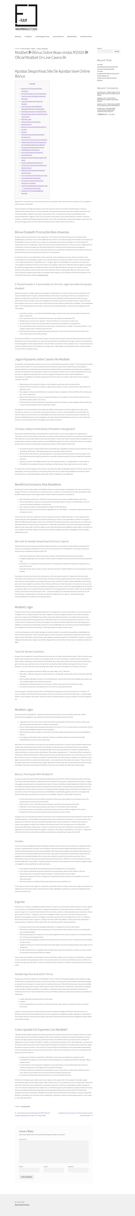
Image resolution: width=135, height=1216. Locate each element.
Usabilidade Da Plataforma (30, 150)
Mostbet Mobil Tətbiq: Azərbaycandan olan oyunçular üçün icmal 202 (106, 109)
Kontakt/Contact (86, 36)
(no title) (100, 64)
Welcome (18, 36)
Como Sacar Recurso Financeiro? (32, 152)
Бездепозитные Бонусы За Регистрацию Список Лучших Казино (75, 1114)
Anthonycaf (101, 108)
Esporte (24, 132)
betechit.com (101, 92)
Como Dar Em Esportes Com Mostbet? (34, 140)
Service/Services (58, 36)
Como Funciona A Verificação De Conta (34, 175)
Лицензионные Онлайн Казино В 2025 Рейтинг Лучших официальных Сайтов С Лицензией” (32, 1114)
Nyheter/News (72, 36)
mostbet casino (42, 275)
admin (33, 48)
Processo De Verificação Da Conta (32, 147)
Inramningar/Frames (42, 36)
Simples (24, 129)
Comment (23, 1139)
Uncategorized (25, 1106)
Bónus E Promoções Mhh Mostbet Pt (33, 127)
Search (99, 48)
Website (71, 1167)
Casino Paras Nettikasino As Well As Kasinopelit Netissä (107, 99)
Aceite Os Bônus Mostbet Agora (32, 163)
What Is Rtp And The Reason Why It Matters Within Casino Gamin (108, 93)
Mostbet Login (26, 119)
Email (46, 1167)
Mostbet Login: (26, 124)
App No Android (26, 155)
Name (21, 1167)
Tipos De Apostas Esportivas (31, 122)
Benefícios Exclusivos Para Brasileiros (34, 111)
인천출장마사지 (102, 114)
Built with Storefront (22, 1205)
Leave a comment (42, 48)
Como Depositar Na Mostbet (31, 178)
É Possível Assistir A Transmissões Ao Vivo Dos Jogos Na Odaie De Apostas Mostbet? (33, 96)
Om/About (28, 36)
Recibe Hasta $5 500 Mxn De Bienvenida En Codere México (108, 104)
